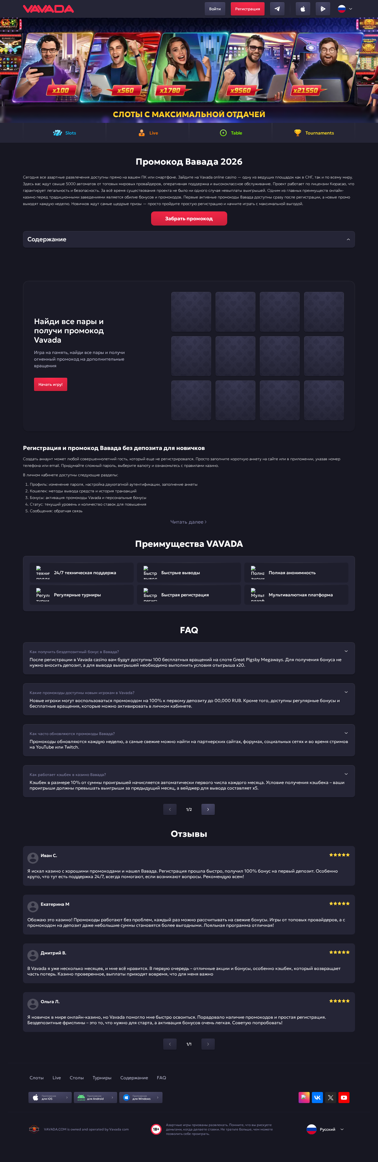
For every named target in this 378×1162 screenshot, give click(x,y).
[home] (48, 9)
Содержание (134, 1077)
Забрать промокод (189, 218)
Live (57, 1077)
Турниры (102, 1077)
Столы (77, 1077)
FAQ (161, 1077)
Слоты (37, 1077)
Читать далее (186, 522)
